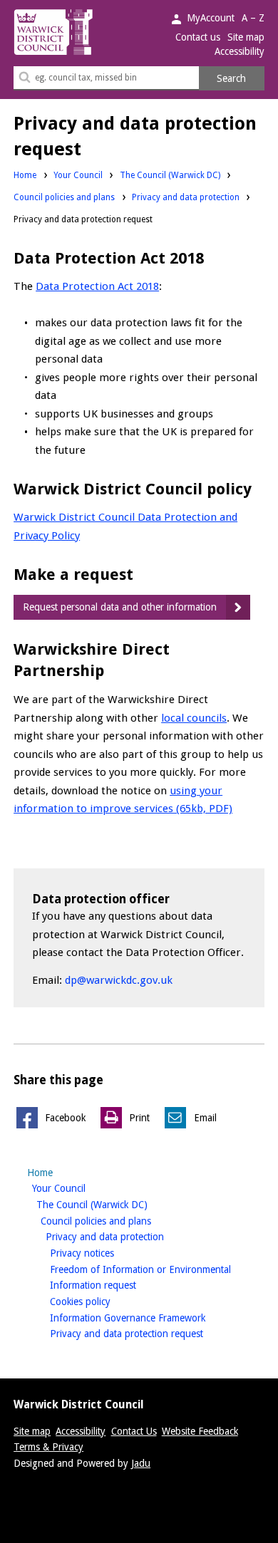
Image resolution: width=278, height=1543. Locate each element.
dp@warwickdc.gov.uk (119, 980)
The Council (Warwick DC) (170, 175)
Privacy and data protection (186, 197)
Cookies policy (102, 1301)
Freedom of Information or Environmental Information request (140, 1278)
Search (231, 78)
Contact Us (134, 1431)
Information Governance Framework (150, 1317)
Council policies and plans (64, 197)
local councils (194, 718)
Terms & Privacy (48, 1447)
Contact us (197, 37)
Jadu (140, 1463)
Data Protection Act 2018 (97, 286)
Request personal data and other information (120, 607)
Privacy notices (104, 1253)
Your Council (78, 175)
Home (25, 175)
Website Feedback (200, 1431)
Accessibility (239, 51)
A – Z (253, 18)
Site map (245, 37)
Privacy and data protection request (149, 1333)
